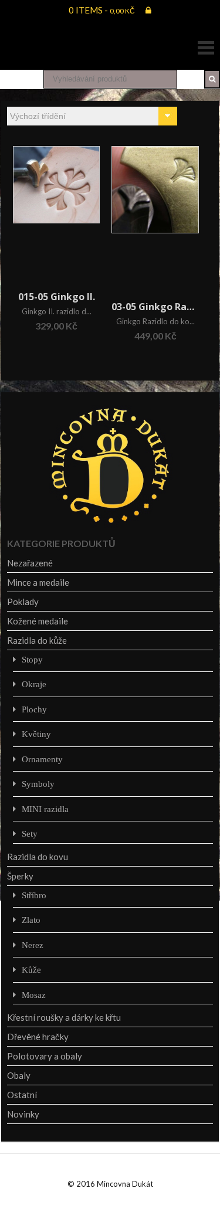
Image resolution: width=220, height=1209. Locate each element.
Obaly (19, 1075)
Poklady (23, 601)
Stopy (32, 659)
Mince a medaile (38, 582)
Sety (30, 833)
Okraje (34, 684)
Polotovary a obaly (44, 1056)
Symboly (38, 783)
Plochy (34, 709)
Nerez (32, 944)
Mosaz (34, 994)
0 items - (102, 10)
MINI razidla (45, 808)
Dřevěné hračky (38, 1036)
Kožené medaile (37, 621)
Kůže (31, 969)
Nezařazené (30, 563)
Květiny (36, 733)
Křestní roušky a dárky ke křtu (64, 1017)
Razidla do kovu (37, 856)
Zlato (31, 919)
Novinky (23, 1114)
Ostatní (22, 1094)
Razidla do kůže (37, 640)
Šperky (20, 876)
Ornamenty (42, 759)
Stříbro (34, 895)
